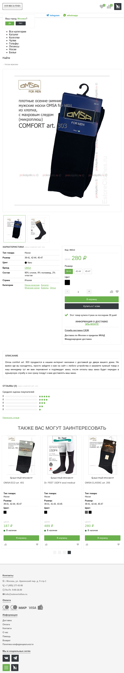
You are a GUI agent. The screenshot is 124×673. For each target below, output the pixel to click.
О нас (5, 632)
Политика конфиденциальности (18, 644)
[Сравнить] (111, 292)
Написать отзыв (11, 417)
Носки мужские (32, 285)
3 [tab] (64, 552)
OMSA (28, 268)
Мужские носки (32, 288)
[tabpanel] (102, 492)
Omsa (53, 288)
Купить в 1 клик (91, 306)
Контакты (7, 628)
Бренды (45, 288)
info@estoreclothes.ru (16, 594)
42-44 (78, 271)
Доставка (7, 620)
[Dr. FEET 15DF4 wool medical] (62, 455)
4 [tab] (69, 552)
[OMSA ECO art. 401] (21, 455)
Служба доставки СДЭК (77, 330)
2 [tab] (59, 552)
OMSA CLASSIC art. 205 (97, 482)
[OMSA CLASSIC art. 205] (102, 455)
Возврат (6, 640)
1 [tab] (54, 552)
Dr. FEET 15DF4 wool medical (59, 482)
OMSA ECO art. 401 (14, 482)
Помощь (7, 636)
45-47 (87, 271)
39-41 (68, 271)
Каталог (45, 285)
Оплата (6, 624)
